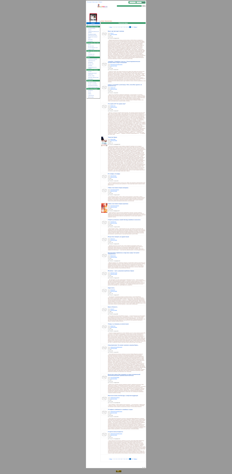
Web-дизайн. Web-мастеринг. (93, 77)
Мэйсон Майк (113, 139)
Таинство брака (112, 137)
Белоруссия (90, 90)
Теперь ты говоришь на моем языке (118, 323)
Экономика (90, 65)
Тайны (89, 52)
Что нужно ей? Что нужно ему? (117, 103)
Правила (100, 2)
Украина (89, 93)
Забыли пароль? (95, 2)
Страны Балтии (91, 95)
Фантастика (90, 39)
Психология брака (108, 21)
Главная (102, 21)
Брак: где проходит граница (116, 31)
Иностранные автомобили (93, 85)
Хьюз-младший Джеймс (115, 377)
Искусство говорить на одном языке (118, 236)
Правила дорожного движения (93, 87)
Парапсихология (91, 55)
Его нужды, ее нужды (114, 173)
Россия (89, 92)
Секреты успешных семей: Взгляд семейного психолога (124, 219)
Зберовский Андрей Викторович (116, 347)
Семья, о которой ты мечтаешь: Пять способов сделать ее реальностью (125, 85)
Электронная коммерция (92, 59)
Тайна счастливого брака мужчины (118, 203)
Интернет (90, 71)
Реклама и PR (90, 63)
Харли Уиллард (113, 175)
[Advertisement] (123, 14)
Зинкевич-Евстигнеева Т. (115, 397)
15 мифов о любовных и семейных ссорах (120, 409)
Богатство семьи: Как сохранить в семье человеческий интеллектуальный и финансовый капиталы (124, 375)
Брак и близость (112, 306)
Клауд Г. (112, 33)
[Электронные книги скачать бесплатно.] (92, 12)
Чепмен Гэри (113, 87)
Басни (89, 44)
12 (132, 27)
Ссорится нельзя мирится (115, 431)
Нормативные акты (91, 60)
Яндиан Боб (113, 289)
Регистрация (89, 2)
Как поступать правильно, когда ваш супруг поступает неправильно (123, 253)
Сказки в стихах (91, 49)
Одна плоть (111, 287)
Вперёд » (135, 27)
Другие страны (91, 96)
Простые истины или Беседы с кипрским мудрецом (123, 395)
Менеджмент (90, 62)
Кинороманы (90, 41)
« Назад (110, 27)
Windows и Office (91, 75)
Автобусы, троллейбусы (92, 83)
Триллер (89, 29)
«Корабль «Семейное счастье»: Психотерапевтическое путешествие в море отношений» (124, 62)
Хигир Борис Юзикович (115, 189)
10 (128, 27)
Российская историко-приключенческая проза (92, 35)
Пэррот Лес (113, 238)
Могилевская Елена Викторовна (116, 64)
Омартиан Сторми (114, 272)
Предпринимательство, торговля (92, 68)
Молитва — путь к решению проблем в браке (121, 270)
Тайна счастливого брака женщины (118, 187)
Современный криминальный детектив (93, 32)
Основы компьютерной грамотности (92, 74)
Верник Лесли (113, 255)
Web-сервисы (90, 79)
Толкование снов (91, 54)
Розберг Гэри (113, 105)
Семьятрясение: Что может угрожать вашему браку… (123, 345)
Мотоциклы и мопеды (92, 82)
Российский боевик (91, 28)
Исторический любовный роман (92, 37)
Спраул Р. (112, 308)
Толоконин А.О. (113, 221)
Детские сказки (91, 46)
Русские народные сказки (93, 47)
